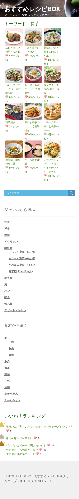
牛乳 (7, 381)
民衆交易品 (11, 394)
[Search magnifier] (71, 193)
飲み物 (8, 304)
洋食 (7, 228)
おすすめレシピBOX (32, 8)
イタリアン (11, 241)
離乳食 (8, 248)
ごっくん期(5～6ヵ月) (22, 252)
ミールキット (12, 400)
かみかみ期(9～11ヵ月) (23, 265)
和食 (7, 222)
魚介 (7, 361)
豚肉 (11, 348)
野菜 (7, 374)
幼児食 (8, 278)
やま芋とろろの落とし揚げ (22, 450)
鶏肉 (11, 355)
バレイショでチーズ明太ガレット (26, 445)
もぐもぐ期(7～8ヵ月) (22, 258)
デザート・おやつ (15, 310)
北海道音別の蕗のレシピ (20, 454)
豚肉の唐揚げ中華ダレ (19, 438)
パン (7, 290)
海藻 (7, 367)
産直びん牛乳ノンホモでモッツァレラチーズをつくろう (39, 426)
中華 (7, 235)
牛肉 (11, 342)
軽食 (7, 297)
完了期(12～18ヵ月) (21, 271)
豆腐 (7, 387)
